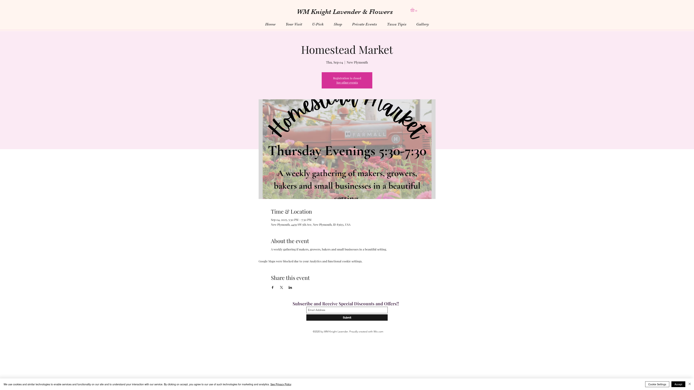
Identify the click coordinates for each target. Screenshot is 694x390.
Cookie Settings (657, 384)
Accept (678, 384)
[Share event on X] (281, 287)
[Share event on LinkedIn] (290, 287)
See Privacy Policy (280, 384)
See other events (347, 82)
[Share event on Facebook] (272, 287)
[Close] (689, 384)
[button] (414, 10)
